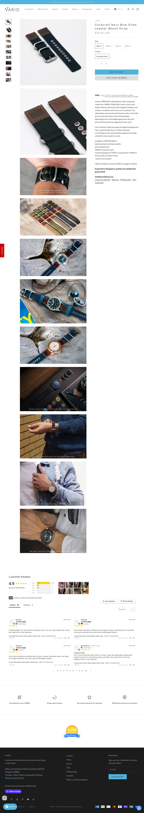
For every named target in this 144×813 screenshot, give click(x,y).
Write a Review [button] (128, 601)
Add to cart (116, 72)
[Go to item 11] (8, 80)
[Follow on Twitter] (12, 799)
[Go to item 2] (8, 30)
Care (98, 9)
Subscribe (118, 777)
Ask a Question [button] (110, 601)
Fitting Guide (125, 180)
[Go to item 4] (8, 41)
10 (86, 670)
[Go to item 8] (8, 63)
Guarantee (99, 183)
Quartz (55, 9)
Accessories (87, 9)
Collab (65, 9)
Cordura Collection (102, 180)
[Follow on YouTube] (28, 799)
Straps (75, 9)
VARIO (97, 21)
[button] (66, 638)
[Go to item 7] (8, 57)
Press (69, 760)
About (107, 9)
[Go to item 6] (8, 52)
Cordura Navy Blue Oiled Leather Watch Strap (88, 636)
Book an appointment (14, 778)
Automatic (29, 9)
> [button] (90, 670)
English (32, 806)
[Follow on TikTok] (33, 799)
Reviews (115, 180)
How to (69, 764)
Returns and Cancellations (77, 780)
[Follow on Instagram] (17, 799)
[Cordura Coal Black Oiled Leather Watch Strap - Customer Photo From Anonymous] (62, 585)
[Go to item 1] (8, 22)
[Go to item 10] (8, 74)
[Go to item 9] (8, 68)
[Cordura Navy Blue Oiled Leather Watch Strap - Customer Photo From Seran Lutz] (77, 591)
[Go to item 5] (8, 46)
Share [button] (13, 638)
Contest (70, 776)
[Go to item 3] (8, 36)
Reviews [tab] (12, 605)
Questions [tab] (26, 605)
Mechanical (43, 9)
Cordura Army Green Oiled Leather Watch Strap (89, 663)
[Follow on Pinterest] (23, 799)
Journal (70, 756)
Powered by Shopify (75, 806)
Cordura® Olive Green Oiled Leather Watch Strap (24, 636)
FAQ (134, 180)
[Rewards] (10, 807)
